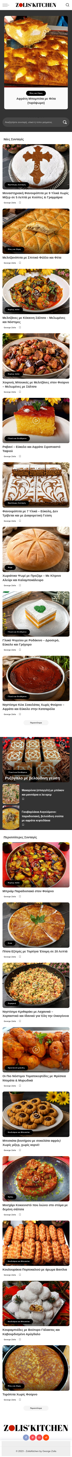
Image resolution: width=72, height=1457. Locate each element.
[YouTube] (39, 1438)
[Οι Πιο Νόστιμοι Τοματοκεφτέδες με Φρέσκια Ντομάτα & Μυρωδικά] (36, 1049)
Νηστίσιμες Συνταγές (17, 185)
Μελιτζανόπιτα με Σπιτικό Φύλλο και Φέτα (32, 257)
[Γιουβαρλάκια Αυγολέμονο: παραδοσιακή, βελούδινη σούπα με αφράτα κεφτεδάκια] (11, 818)
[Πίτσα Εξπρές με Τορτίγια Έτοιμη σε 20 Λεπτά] (36, 925)
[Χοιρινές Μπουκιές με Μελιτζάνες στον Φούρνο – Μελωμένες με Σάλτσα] (36, 356)
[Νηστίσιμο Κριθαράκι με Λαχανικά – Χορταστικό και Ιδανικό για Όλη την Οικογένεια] (36, 985)
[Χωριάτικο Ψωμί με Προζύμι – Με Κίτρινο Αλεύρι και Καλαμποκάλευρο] (36, 549)
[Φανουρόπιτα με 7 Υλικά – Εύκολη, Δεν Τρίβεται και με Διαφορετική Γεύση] (36, 485)
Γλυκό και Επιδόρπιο (17, 438)
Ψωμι (10, 567)
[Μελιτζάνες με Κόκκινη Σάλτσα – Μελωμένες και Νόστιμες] (36, 291)
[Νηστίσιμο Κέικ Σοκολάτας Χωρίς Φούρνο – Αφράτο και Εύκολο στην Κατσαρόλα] (36, 678)
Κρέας (10, 1197)
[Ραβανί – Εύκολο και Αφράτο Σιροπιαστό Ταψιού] (36, 420)
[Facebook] (26, 1438)
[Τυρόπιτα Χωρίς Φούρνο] (36, 1368)
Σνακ (10, 943)
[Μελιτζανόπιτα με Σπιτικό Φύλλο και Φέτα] (36, 231)
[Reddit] (46, 1438)
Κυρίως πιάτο (14, 309)
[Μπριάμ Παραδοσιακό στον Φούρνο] (36, 864)
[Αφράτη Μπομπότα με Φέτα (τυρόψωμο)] (36, 51)
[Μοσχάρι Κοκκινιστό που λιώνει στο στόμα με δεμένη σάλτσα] (36, 1178)
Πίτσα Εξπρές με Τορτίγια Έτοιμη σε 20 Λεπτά (35, 951)
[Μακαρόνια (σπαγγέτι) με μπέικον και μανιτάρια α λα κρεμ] (11, 794)
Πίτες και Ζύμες (36, 93)
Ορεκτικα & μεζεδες (16, 1068)
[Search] (67, 5)
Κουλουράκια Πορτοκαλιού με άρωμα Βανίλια (35, 1269)
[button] (28, 117)
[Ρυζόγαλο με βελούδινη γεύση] (36, 759)
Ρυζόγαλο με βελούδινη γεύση (32, 778)
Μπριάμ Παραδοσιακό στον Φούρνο (28, 891)
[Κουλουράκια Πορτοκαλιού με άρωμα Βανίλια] (36, 1243)
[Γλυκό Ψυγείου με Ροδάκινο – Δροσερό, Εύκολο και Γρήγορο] (36, 614)
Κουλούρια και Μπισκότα (19, 1132)
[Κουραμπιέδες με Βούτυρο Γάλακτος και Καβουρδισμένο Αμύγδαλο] (36, 1303)
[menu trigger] (7, 5)
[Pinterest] (33, 1438)
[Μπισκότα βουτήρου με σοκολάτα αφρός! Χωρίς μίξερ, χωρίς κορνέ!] (36, 1114)
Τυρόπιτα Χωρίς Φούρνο (20, 1394)
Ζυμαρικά (12, 1003)
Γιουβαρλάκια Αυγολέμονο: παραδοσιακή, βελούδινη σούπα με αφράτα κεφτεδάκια (42, 816)
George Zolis (10, 203)
